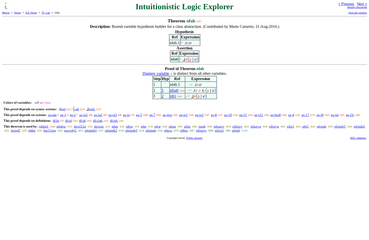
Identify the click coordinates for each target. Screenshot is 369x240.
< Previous (346, 4)
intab (202, 126)
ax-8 (214, 115)
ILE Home (31, 12)
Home (17, 12)
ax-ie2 (199, 115)
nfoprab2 (111, 130)
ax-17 (305, 115)
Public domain (194, 138)
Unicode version (357, 12)
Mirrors (6, 12)
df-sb (82, 121)
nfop (157, 126)
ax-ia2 (98, 115)
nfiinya (274, 126)
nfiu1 (290, 126)
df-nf (68, 121)
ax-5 (139, 115)
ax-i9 (320, 115)
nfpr (143, 126)
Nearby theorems (357, 7)
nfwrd (236, 130)
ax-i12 (258, 115)
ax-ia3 (112, 115)
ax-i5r (350, 115)
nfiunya (256, 126)
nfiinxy (237, 126)
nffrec (184, 130)
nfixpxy (201, 130)
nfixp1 (219, 130)
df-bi (56, 121)
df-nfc (114, 121)
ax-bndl (275, 115)
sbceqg (99, 126)
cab (76, 109)
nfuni (172, 126)
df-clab (98, 121)
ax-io (126, 115)
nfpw (129, 126)
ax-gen (167, 115)
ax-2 (73, 115)
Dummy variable (156, 73)
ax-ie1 (183, 115)
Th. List (45, 12)
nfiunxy (219, 126)
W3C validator (358, 138)
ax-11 (243, 115)
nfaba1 (43, 126)
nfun (115, 126)
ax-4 (291, 115)
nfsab (174, 90)
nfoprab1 (91, 130)
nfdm (31, 130)
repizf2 (15, 130)
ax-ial (335, 115)
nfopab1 (340, 126)
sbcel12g (80, 126)
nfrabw (61, 126)
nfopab (321, 126)
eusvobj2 (70, 130)
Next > (362, 4)
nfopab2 (359, 126)
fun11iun (49, 130)
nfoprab (151, 130)
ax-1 (63, 115)
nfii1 (305, 126)
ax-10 (228, 115)
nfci (173, 96)
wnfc (92, 109)
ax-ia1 (83, 115)
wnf (63, 109)
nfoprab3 (131, 130)
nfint (187, 126)
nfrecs (168, 130)
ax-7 (152, 115)
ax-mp (52, 115)
